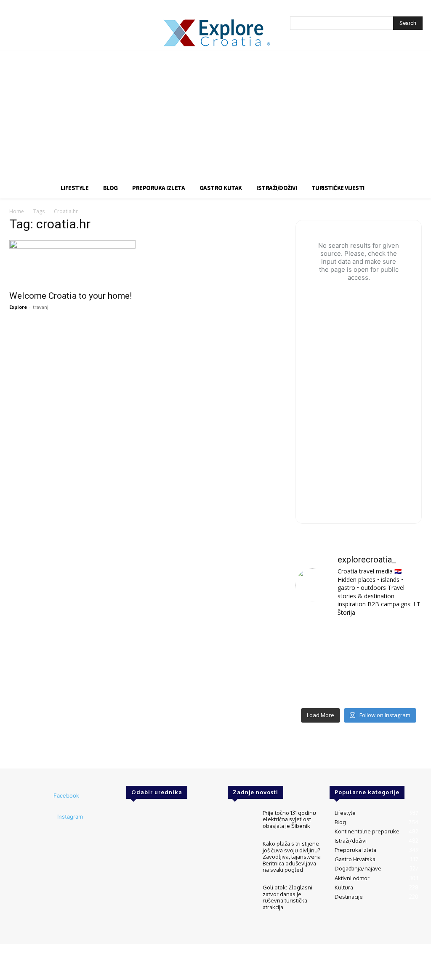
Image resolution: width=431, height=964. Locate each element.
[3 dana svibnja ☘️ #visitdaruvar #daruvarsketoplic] (402, 664)
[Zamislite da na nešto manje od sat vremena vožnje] (315, 664)
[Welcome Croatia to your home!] (72, 262)
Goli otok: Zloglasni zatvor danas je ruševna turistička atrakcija (287, 897)
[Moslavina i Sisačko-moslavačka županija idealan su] (402, 690)
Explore (18, 307)
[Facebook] (42, 795)
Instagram (70, 816)
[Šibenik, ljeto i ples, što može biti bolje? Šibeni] (402, 638)
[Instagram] (45, 816)
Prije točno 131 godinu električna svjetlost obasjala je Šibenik (289, 819)
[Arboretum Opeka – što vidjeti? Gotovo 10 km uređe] (358, 664)
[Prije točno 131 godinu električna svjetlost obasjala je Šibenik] (241, 821)
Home (16, 211)
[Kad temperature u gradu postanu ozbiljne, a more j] (315, 690)
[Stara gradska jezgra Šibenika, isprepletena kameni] (315, 638)
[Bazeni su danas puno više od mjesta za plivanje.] (358, 638)
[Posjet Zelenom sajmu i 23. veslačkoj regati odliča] (358, 690)
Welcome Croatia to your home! (70, 296)
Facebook (66, 795)
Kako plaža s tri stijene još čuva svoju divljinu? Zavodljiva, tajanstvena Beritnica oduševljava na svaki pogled (292, 856)
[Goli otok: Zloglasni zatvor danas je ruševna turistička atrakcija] (241, 895)
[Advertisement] (215, 114)
